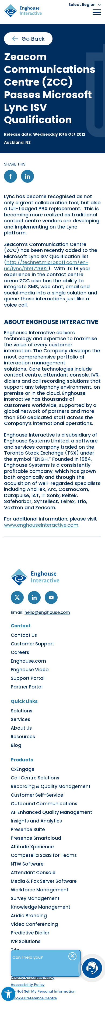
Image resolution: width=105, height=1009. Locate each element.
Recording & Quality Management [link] (50, 786)
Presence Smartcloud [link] (36, 838)
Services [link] (20, 719)
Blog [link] (16, 745)
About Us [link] (21, 728)
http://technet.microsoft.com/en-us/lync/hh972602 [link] (46, 265)
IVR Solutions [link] (25, 941)
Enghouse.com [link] (28, 661)
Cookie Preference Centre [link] (34, 998)
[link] (8, 994)
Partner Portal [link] (27, 687)
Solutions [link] (21, 711)
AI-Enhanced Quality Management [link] (51, 812)
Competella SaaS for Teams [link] (44, 855)
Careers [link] (20, 652)
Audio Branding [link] (29, 915)
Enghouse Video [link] (30, 669)
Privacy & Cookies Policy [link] (32, 977)
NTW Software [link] (27, 864)
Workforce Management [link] (39, 890)
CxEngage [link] (22, 769)
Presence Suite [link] (28, 829)
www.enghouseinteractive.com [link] (41, 525)
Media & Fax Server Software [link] (44, 881)
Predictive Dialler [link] (30, 933)
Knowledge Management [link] (40, 907)
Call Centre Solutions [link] (35, 778)
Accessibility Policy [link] (28, 984)
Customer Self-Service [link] (37, 795)
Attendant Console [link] (33, 872)
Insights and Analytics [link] (36, 821)
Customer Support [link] (32, 644)
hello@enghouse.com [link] (47, 612)
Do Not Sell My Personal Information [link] (43, 991)
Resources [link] (23, 736)
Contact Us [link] (24, 635)
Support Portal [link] (27, 678)
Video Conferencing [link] (34, 924)
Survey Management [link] (35, 898)
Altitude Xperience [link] (32, 846)
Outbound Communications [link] (44, 803)
